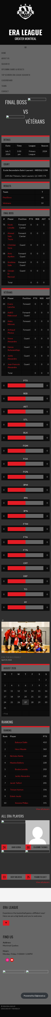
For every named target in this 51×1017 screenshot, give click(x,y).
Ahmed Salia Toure (11, 236)
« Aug (5, 713)
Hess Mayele (20, 749)
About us (5, 58)
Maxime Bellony (17, 762)
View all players (43, 809)
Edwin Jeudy (15, 796)
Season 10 (5, 63)
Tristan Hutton (16, 789)
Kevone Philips (21, 803)
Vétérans (7, 203)
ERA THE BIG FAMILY (11, 657)
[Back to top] (6, 923)
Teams (4, 85)
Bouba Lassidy (21, 769)
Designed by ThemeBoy (10, 1009)
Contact (5, 91)
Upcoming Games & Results (12, 69)
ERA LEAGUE (25, 32)
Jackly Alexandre (22, 776)
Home (3, 52)
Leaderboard (6, 80)
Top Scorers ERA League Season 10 (15, 74)
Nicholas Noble (16, 756)
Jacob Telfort (16, 783)
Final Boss (7, 197)
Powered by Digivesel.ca (34, 995)
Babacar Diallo (21, 742)
